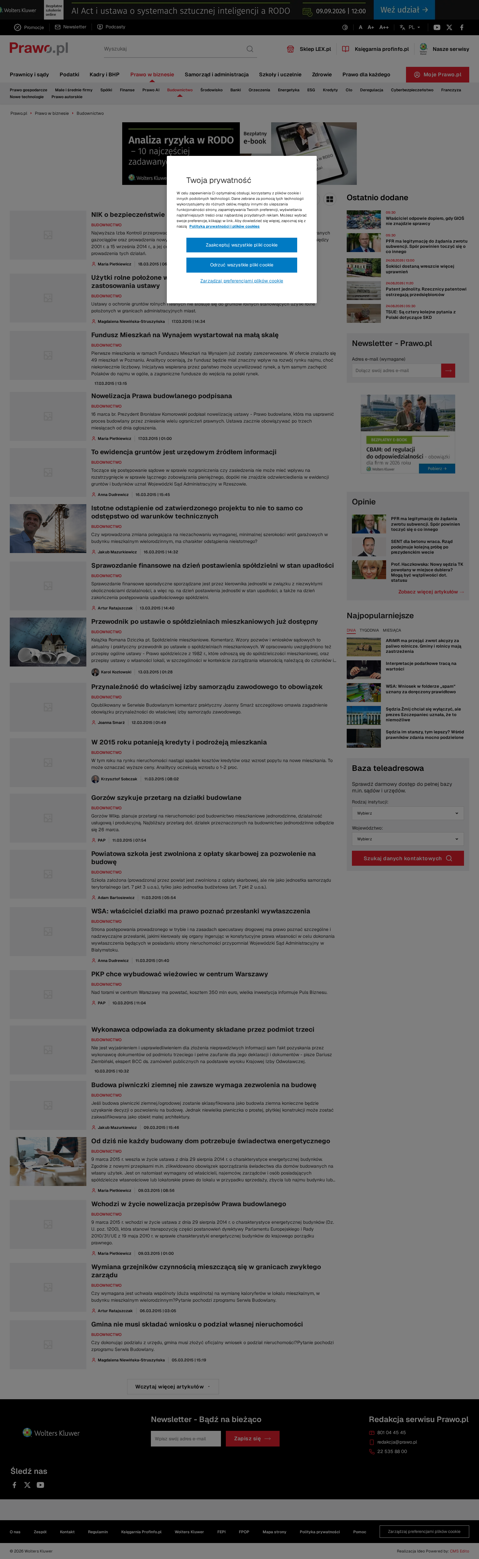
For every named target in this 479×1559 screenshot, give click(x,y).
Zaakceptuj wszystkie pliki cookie (242, 245)
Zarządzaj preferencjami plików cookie (241, 281)
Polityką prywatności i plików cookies (224, 226)
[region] (242, 229)
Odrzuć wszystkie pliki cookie (242, 265)
